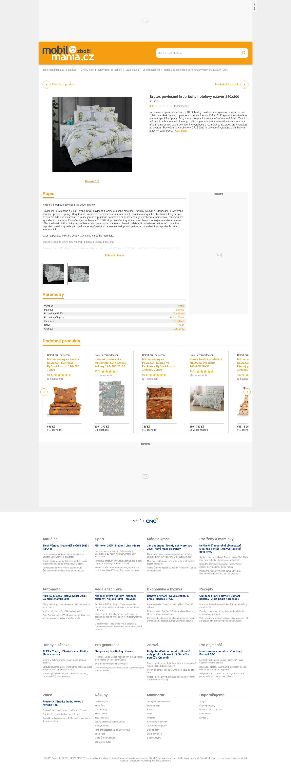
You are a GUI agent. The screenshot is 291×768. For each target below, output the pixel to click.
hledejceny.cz (101, 701)
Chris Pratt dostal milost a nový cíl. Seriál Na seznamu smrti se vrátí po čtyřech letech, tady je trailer (118, 617)
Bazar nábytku (154, 738)
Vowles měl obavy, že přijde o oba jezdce (62, 611)
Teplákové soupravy (157, 725)
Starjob (202, 701)
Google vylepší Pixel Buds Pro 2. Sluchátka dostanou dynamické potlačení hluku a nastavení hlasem (118, 627)
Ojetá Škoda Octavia (105, 738)
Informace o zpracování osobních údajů (226, 758)
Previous (44, 392)
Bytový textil (87, 69)
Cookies (124, 760)
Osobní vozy (101, 709)
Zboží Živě (100, 705)
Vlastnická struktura (161, 760)
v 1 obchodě (54, 429)
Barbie (150, 709)
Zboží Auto (100, 734)
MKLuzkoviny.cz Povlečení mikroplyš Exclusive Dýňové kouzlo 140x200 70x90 (159, 364)
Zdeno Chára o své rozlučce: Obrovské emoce (65, 710)
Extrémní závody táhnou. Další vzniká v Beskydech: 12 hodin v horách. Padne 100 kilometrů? (115, 554)
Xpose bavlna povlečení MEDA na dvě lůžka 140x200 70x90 (206, 363)
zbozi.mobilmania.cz (54, 69)
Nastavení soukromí (140, 760)
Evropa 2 (203, 718)
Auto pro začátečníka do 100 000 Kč (112, 730)
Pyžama (151, 718)
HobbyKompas (102, 725)
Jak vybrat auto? (103, 742)
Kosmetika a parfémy (157, 721)
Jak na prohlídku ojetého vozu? (110, 721)
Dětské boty (153, 730)
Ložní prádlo (132, 69)
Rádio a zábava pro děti (210, 709)
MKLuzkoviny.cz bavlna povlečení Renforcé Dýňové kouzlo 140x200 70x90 (63, 364)
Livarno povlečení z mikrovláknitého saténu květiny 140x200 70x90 (110, 363)
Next (247, 392)
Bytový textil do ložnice (109, 69)
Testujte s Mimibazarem (158, 701)
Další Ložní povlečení (58, 355)
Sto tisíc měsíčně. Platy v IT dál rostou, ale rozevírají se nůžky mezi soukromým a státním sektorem (117, 607)
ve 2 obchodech (199, 429)
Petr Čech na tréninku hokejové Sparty (61, 714)
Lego (149, 713)
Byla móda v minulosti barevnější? (111, 663)
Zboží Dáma (101, 713)
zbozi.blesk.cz (102, 718)
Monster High (153, 705)
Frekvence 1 (205, 713)
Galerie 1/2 (92, 181)
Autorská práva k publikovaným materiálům (133, 758)
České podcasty (207, 705)
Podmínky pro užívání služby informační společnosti (180, 758)
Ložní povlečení (151, 69)
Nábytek (72, 69)
